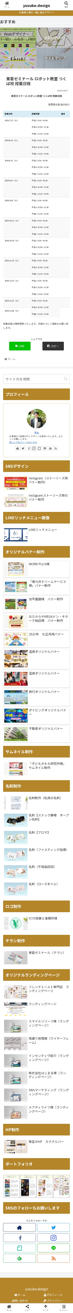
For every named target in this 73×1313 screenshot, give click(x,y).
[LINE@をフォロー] (44, 448)
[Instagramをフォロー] (34, 448)
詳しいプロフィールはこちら (23, 442)
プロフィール (54, 1295)
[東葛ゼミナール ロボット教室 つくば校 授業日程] (45, 895)
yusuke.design (36, 5)
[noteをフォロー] (39, 448)
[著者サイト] (17, 448)
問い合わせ (21, 1301)
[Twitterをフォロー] (23, 448)
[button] (65, 379)
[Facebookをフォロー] (28, 448)
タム (36, 432)
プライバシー (54, 1301)
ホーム (21, 1295)
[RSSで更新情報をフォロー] (55, 448)
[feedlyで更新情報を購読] (50, 448)
